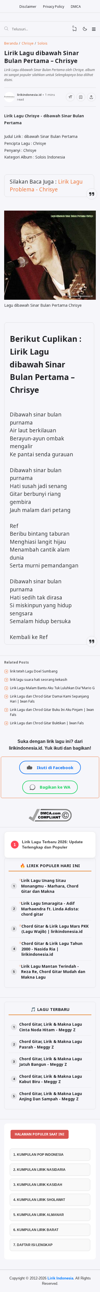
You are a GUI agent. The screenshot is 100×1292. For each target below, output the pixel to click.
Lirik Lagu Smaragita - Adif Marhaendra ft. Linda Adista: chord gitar (50, 909)
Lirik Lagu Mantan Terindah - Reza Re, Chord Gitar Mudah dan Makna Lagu (53, 972)
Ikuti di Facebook (55, 767)
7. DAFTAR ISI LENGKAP (32, 1245)
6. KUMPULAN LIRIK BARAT (35, 1230)
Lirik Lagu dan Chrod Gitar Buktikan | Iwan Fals (47, 723)
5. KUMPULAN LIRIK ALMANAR (38, 1215)
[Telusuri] (6, 28)
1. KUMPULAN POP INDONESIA (38, 1155)
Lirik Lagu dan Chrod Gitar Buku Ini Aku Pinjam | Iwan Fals (52, 712)
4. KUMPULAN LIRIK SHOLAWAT (39, 1200)
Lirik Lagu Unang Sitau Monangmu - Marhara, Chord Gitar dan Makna (49, 886)
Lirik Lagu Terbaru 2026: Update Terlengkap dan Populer (52, 845)
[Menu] (94, 29)
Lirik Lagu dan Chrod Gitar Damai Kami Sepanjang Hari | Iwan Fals (49, 699)
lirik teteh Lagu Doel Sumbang (34, 671)
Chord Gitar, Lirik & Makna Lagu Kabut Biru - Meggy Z (50, 1079)
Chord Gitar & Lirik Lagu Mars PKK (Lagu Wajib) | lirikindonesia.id (55, 928)
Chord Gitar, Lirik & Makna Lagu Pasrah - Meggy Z (50, 1044)
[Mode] (85, 29)
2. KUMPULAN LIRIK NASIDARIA (39, 1170)
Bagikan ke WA (55, 787)
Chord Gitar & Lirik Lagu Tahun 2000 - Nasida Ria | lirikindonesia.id (51, 949)
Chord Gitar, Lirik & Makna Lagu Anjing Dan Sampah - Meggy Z (50, 1096)
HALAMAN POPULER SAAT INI (39, 1134)
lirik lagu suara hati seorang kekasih (38, 679)
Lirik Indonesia (60, 1278)
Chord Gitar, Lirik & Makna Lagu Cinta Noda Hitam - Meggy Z (50, 1027)
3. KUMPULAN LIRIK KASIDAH (37, 1185)
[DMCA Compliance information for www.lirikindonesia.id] (50, 820)
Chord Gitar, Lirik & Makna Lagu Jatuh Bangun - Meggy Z (50, 1061)
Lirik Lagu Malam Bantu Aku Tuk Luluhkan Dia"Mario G (52, 688)
